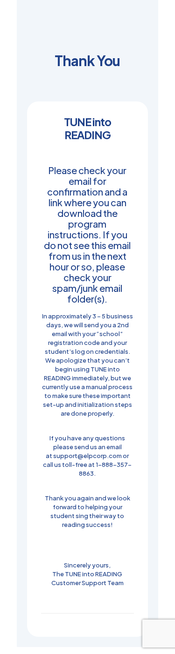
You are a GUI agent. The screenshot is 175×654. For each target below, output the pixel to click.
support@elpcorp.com (87, 455)
